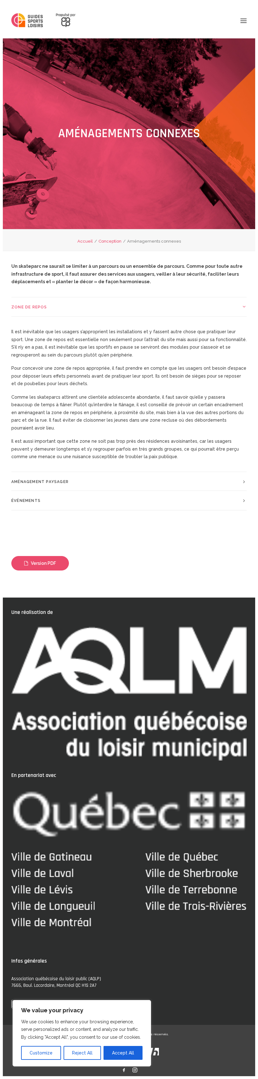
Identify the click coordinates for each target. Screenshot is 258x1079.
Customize (41, 1052)
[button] (243, 20)
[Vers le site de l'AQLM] (62, 20)
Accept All (123, 1052)
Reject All (82, 1052)
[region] (82, 1033)
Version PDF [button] (43, 563)
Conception (109, 241)
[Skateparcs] (27, 21)
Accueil (85, 241)
